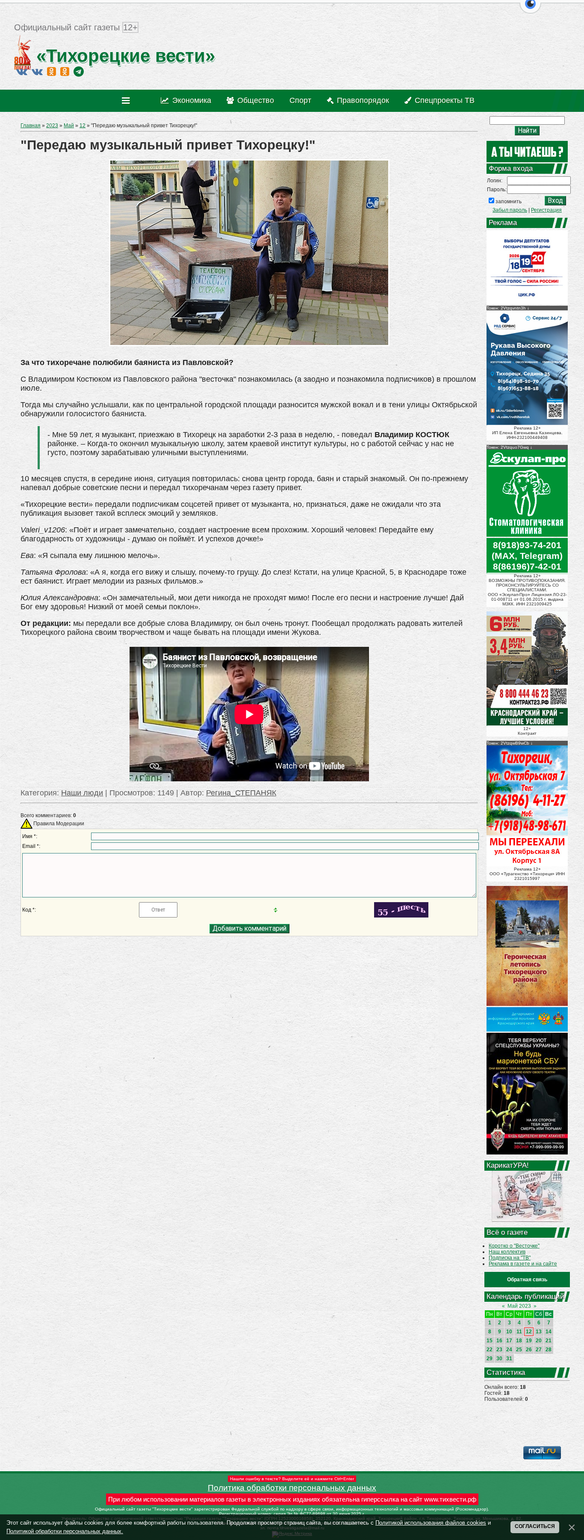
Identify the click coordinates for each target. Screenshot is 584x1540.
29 (490, 1359)
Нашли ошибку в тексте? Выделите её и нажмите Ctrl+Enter (292, 1478)
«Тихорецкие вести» (123, 56)
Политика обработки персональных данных (292, 1487)
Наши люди (82, 793)
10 (509, 1332)
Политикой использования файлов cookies (430, 1523)
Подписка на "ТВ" (510, 1258)
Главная (31, 126)
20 (539, 1341)
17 (509, 1341)
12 (83, 126)
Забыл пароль (510, 210)
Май (69, 126)
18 (519, 1341)
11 (519, 1332)
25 (519, 1350)
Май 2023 (519, 1306)
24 (509, 1350)
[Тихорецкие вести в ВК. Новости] (21, 71)
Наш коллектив (507, 1252)
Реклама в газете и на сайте (523, 1264)
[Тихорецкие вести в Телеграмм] (78, 71)
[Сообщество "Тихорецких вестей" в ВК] (37, 71)
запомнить (509, 202)
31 (509, 1359)
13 (539, 1332)
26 (529, 1350)
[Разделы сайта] (127, 101)
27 (539, 1350)
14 (549, 1332)
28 (549, 1350)
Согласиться (535, 1526)
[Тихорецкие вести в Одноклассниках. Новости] (51, 71)
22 (490, 1350)
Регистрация (546, 210)
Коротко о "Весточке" (514, 1246)
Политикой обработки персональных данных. (64, 1531)
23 (499, 1350)
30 (499, 1359)
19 (529, 1341)
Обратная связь (527, 1280)
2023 (52, 126)
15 (490, 1341)
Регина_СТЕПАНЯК (241, 793)
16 (499, 1341)
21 (549, 1341)
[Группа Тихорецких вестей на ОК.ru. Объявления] (64, 71)
